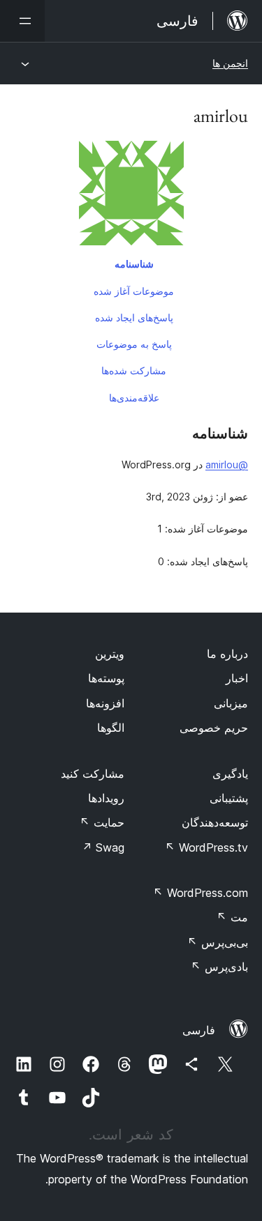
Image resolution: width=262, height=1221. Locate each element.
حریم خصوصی (214, 728)
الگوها (110, 728)
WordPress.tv (206, 847)
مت (232, 917)
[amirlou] (131, 196)
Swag (103, 847)
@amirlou (226, 464)
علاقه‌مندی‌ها (134, 398)
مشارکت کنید (92, 774)
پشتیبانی (229, 798)
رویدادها (106, 798)
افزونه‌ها (105, 703)
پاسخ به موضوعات (134, 344)
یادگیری (230, 774)
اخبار (237, 678)
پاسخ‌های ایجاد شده (134, 317)
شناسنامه (134, 264)
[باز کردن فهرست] (22, 21)
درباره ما (227, 654)
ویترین (109, 654)
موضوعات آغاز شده (134, 291)
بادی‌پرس (219, 967)
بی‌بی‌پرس (217, 942)
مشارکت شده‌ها (133, 370)
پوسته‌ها (106, 678)
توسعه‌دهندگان (215, 822)
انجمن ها (230, 63)
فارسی (198, 1030)
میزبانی (231, 703)
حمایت (102, 822)
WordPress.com (200, 893)
